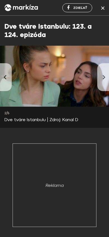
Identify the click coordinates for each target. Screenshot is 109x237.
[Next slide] (103, 77)
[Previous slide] (6, 77)
